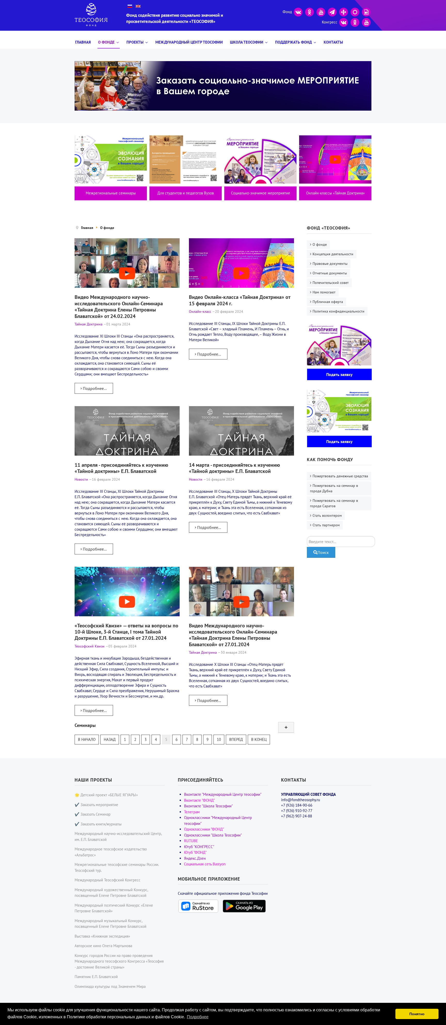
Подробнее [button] (198, 1017)
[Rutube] (366, 11)
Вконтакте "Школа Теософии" (208, 805)
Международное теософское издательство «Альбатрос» (111, 852)
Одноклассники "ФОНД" (204, 829)
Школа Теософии (246, 42)
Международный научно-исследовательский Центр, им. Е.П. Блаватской (118, 836)
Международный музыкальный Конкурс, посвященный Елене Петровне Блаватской (110, 923)
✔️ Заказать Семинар (92, 814)
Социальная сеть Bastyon (205, 864)
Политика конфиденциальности (338, 311)
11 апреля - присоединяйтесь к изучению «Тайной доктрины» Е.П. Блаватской (121, 468)
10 (219, 739)
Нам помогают (324, 292)
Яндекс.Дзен (195, 858)
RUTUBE (191, 840)
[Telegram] (332, 11)
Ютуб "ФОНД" (195, 852)
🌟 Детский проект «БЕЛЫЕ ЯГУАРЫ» (106, 794)
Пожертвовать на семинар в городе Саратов (334, 503)
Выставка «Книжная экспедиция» (102, 936)
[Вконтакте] (298, 11)
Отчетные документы (330, 273)
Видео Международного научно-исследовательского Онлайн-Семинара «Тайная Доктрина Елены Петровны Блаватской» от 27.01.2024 (233, 634)
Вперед (236, 739)
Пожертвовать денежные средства (340, 476)
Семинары (85, 725)
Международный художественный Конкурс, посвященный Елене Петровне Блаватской (111, 892)
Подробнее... (94, 388)
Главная (83, 42)
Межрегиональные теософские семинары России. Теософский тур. (117, 867)
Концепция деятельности (333, 254)
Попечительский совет (331, 282)
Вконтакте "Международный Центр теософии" (222, 794)
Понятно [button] (417, 1014)
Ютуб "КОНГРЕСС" (199, 846)
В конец (259, 739)
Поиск (323, 552)
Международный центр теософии (189, 42)
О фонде (106, 42)
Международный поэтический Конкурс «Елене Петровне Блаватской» (114, 908)
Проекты (135, 42)
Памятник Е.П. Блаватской (96, 976)
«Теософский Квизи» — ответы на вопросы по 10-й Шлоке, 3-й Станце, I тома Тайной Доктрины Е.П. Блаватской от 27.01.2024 (126, 631)
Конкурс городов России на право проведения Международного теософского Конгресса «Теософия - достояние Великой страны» (119, 961)
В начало (86, 739)
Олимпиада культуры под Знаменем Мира (110, 986)
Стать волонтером (327, 515)
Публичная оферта (328, 301)
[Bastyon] (355, 11)
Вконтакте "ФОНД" (199, 800)
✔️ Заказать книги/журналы (98, 824)
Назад (110, 739)
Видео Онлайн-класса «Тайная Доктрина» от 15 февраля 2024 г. (239, 300)
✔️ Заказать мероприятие (96, 804)
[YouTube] (321, 11)
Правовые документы (330, 263)
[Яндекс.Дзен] (343, 11)
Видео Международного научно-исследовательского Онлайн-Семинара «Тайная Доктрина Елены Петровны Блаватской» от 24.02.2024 (119, 306)
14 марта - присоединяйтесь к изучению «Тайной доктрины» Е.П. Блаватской (234, 468)
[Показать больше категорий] (286, 727)
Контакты (333, 42)
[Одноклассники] (309, 11)
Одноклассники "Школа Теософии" (213, 835)
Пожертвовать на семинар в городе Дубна (334, 488)
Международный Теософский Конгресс (107, 880)
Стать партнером (326, 525)
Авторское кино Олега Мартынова (103, 945)
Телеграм (192, 811)
